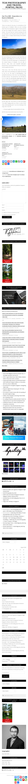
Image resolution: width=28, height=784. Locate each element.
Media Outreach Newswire (15, 370)
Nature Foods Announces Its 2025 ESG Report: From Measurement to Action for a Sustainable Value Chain (12, 315)
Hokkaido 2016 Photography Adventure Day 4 (19, 145)
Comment (4, 190)
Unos (12, 775)
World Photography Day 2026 (9, 493)
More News (4, 365)
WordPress (19, 775)
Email (3, 207)
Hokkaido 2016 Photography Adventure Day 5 (7, 154)
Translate (12, 661)
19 (10, 559)
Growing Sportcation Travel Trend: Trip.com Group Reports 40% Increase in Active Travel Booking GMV (13, 346)
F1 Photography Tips (6, 608)
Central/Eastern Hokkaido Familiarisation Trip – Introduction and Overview (7, 145)
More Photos (5, 473)
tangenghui (5, 751)
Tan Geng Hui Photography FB (14, 572)
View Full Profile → (6, 754)
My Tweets (4, 583)
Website (3, 210)
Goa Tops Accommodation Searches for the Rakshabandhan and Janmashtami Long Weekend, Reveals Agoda (13, 331)
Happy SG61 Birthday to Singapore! (11, 501)
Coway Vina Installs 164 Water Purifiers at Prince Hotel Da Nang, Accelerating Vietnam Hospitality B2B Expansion (13, 339)
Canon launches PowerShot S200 (9, 607)
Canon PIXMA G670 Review (8, 601)
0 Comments (16, 21)
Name (3, 205)
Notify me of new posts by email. (9, 214)
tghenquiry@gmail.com (7, 760)
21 (17, 559)
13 (13, 557)
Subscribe (5, 676)
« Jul (3, 567)
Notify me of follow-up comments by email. (11, 212)
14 (17, 557)
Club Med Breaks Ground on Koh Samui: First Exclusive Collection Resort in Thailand (12, 360)
